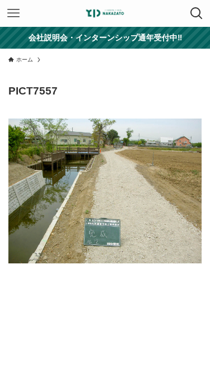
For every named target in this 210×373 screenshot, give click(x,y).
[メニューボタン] (13, 13)
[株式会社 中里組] (105, 13)
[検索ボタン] (196, 13)
